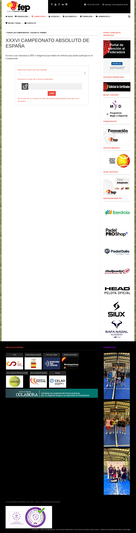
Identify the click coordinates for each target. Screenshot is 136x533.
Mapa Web (126, 529)
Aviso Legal (94, 529)
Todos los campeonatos (18, 32)
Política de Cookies (81, 529)
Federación (22, 16)
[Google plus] (59, 4)
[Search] (129, 16)
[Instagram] (66, 4)
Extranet (35, 529)
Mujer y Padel (14, 23)
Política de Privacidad (64, 529)
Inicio (10, 16)
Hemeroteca (104, 16)
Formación (87, 16)
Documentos (70, 16)
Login (51, 93)
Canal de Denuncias (47, 529)
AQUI (64, 98)
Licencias (55, 16)
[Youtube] (55, 4)
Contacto (31, 23)
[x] (52, 4)
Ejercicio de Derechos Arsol (111, 529)
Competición (39, 16)
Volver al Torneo (38, 32)
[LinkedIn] (63, 4)
